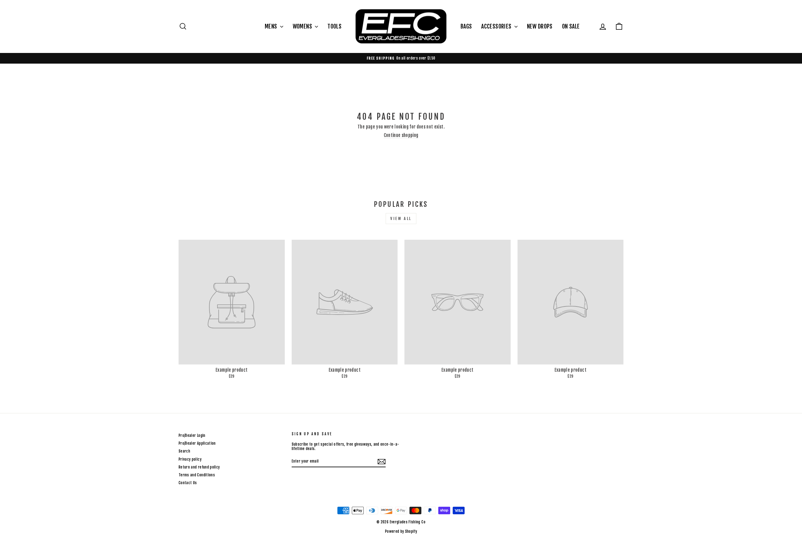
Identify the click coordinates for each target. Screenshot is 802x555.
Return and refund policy (199, 467)
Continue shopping (401, 135)
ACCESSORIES (497, 26)
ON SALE (571, 26)
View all (401, 218)
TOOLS (334, 26)
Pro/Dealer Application (197, 443)
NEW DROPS (540, 26)
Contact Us (188, 482)
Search (184, 451)
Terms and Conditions (197, 475)
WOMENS (303, 26)
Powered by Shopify (401, 531)
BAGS (466, 26)
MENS (272, 26)
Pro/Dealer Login (192, 435)
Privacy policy (190, 459)
